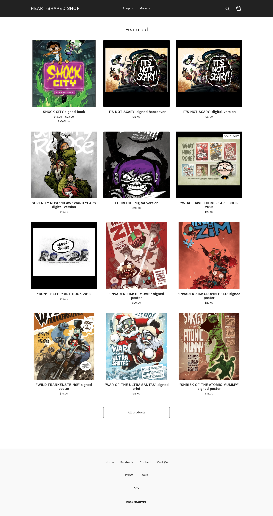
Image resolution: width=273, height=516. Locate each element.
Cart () (162, 462)
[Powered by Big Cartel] (136, 502)
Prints (129, 475)
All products (136, 412)
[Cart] (238, 8)
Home (109, 462)
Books (144, 475)
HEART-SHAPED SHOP (55, 8)
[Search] (227, 8)
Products (126, 462)
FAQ (136, 487)
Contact (145, 462)
